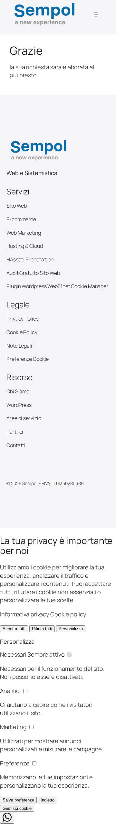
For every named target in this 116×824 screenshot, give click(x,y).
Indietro (47, 800)
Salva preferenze (18, 800)
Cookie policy (68, 614)
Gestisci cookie (17, 808)
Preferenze (15, 763)
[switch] (69, 654)
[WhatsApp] (7, 818)
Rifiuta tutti (42, 628)
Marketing (14, 727)
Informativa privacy (24, 614)
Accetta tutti (14, 628)
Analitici (11, 691)
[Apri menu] (96, 14)
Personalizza (71, 628)
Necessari (32, 654)
